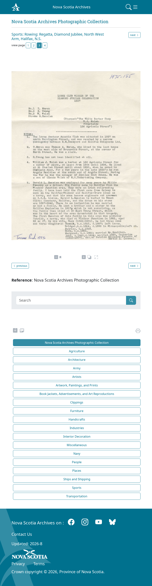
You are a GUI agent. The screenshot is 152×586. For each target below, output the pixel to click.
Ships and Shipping (76, 479)
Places (76, 471)
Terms (39, 563)
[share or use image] (22, 331)
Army (76, 368)
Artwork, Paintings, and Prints (77, 385)
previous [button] (21, 265)
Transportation (76, 496)
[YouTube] (98, 521)
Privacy (18, 563)
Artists (76, 377)
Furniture (76, 411)
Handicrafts (77, 419)
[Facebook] (71, 521)
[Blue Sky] (112, 521)
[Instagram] (85, 521)
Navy (76, 454)
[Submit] (131, 300)
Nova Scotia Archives (71, 6)
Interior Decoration (76, 436)
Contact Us (21, 534)
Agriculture (77, 351)
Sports (76, 488)
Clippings (76, 402)
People (77, 462)
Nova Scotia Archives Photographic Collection (77, 343)
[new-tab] (15, 331)
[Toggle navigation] (132, 7)
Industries (77, 428)
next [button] (133, 35)
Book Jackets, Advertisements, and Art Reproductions (76, 394)
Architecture (76, 360)
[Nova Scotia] (29, 555)
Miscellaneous (77, 445)
